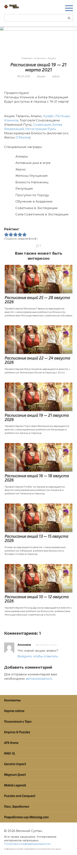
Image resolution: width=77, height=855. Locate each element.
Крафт (48, 116)
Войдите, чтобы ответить (37, 656)
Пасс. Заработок (16, 806)
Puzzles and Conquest (19, 796)
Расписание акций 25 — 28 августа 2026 (37, 299)
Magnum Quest (15, 774)
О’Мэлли (23, 137)
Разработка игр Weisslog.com (26, 817)
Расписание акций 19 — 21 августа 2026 (37, 417)
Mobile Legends (15, 785)
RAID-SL (9, 753)
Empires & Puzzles (17, 732)
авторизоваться (39, 678)
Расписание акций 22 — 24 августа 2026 (37, 360)
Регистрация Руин (40, 129)
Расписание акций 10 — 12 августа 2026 (37, 598)
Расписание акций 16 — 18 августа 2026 (37, 477)
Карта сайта (14, 711)
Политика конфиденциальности (27, 843)
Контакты (12, 700)
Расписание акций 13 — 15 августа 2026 (36, 538)
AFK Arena (11, 742)
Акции (41, 76)
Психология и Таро (18, 721)
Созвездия (42, 124)
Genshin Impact (15, 764)
